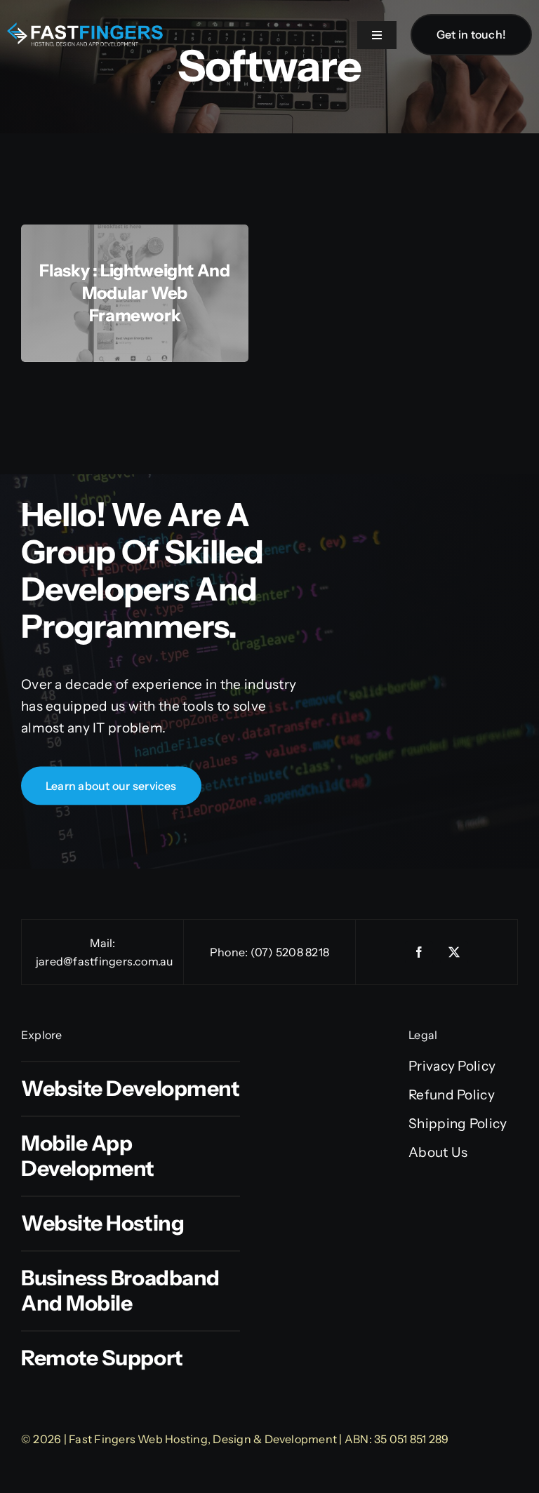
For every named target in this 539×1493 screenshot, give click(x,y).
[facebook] (419, 952)
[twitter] (454, 952)
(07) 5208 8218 (290, 952)
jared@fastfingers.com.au (104, 961)
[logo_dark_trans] (85, 29)
